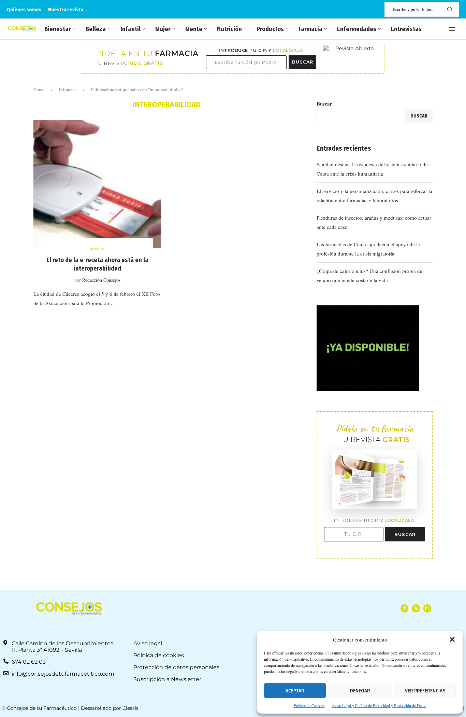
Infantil (130, 29)
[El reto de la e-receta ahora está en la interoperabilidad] (97, 184)
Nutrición (229, 29)
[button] (452, 639)
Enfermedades (356, 29)
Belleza (96, 29)
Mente (193, 29)
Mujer (163, 29)
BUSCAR (302, 62)
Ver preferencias (425, 691)
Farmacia (310, 29)
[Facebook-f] (404, 608)
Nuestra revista (65, 9)
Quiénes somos (24, 9)
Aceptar (295, 691)
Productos (270, 29)
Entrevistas (406, 29)
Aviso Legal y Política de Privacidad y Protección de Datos (379, 705)
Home (38, 89)
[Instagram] (427, 608)
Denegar (360, 691)
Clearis (130, 708)
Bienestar (57, 29)
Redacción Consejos (101, 280)
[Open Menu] (452, 29)
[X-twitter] (416, 608)
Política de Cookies (309, 705)
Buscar (324, 103)
